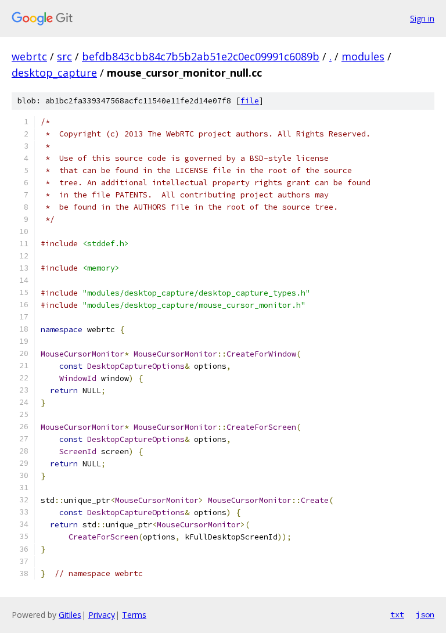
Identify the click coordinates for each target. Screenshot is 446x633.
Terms (134, 614)
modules (362, 56)
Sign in (422, 18)
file (249, 101)
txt (397, 614)
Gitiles (70, 614)
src (64, 56)
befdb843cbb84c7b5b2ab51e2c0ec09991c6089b (200, 56)
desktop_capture (54, 73)
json (425, 614)
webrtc (29, 56)
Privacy (101, 614)
